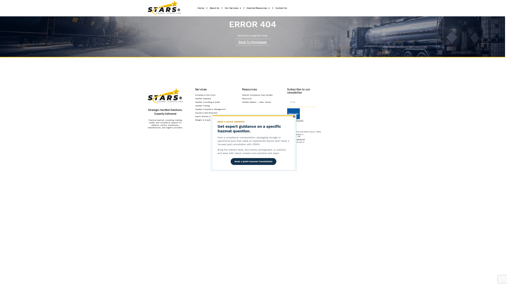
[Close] (294, 116)
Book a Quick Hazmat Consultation (253, 161)
